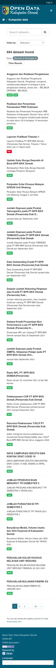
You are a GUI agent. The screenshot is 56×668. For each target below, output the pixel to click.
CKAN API (7, 638)
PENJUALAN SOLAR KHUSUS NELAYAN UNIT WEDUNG (24, 559)
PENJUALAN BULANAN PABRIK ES (27, 581)
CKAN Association (10, 642)
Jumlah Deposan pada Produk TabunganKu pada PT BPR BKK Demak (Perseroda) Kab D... (25, 211)
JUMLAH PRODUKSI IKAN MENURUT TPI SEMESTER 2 (23, 481)
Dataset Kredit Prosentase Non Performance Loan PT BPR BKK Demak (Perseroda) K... (25, 325)
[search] (45, 32)
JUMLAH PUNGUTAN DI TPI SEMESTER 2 (23, 505)
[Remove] (36, 58)
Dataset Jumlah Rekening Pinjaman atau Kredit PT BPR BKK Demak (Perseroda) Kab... (27, 292)
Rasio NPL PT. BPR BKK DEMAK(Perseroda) (21, 374)
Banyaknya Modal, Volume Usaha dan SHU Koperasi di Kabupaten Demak (26, 531)
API (42, 618)
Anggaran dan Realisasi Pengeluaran (28, 74)
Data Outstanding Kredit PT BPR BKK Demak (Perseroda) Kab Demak (27, 263)
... (30, 606)
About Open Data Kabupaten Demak (19, 634)
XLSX (10, 95)
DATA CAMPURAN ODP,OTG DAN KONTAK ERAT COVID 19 (26, 454)
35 (35, 606)
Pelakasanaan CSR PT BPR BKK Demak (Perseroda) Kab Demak (25, 398)
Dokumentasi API (14, 621)
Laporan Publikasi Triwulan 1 (23, 136)
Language (7, 657)
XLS (15, 95)
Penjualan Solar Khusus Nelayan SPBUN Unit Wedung (25, 185)
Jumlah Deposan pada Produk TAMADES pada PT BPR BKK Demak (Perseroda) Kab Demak (28, 235)
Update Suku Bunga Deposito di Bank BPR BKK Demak (25, 162)
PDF (9, 151)
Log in (49, 2)
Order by (11, 42)
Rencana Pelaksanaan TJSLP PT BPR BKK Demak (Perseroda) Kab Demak (26, 426)
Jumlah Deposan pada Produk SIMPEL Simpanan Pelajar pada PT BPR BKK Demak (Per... (26, 352)
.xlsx (9, 495)
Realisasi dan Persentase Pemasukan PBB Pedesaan (22, 105)
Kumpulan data (18, 19)
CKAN (7, 653)
